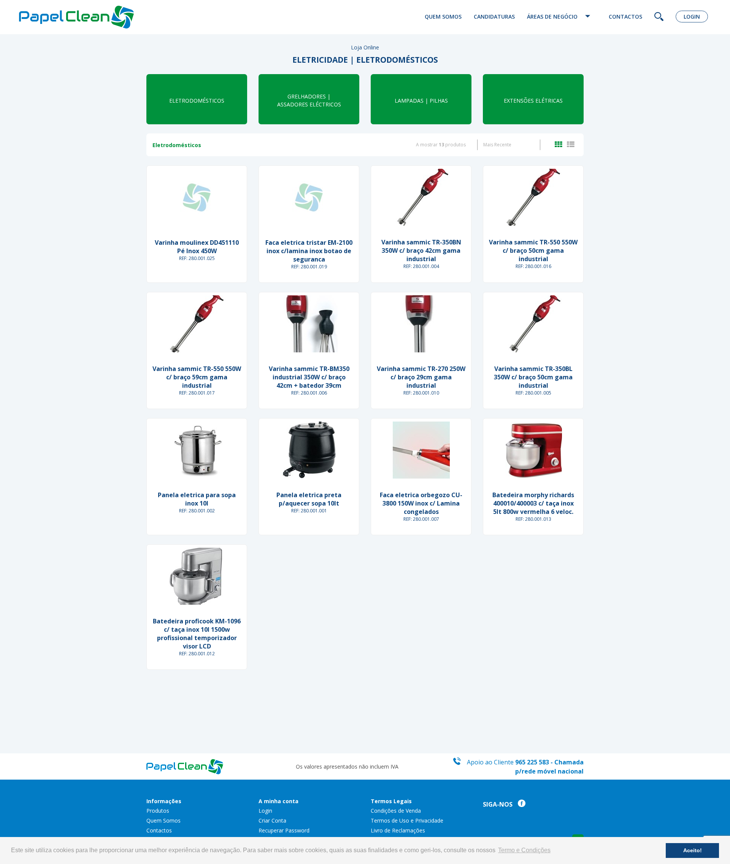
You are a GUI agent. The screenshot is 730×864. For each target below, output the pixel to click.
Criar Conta (272, 820)
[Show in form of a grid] (560, 144)
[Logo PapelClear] (184, 765)
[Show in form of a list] (570, 144)
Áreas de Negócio (553, 16)
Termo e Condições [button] (524, 850)
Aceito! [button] (692, 850)
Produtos (157, 810)
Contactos (625, 16)
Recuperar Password (284, 830)
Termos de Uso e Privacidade (407, 820)
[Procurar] (659, 17)
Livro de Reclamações (398, 830)
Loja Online (365, 47)
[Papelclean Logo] (101, 17)
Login (692, 16)
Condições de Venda (396, 810)
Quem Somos (443, 16)
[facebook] (519, 804)
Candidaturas (494, 16)
